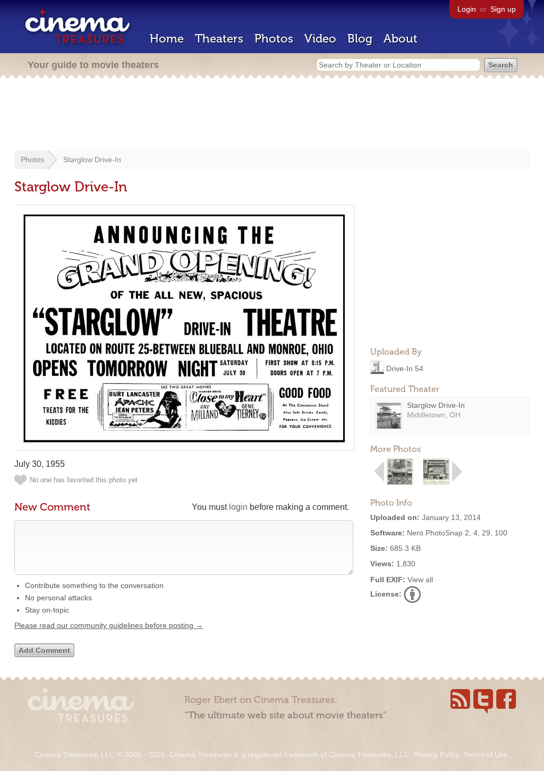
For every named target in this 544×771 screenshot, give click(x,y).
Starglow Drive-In (92, 159)
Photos (273, 38)
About (401, 38)
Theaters (219, 38)
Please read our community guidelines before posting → (108, 625)
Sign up (503, 9)
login (238, 507)
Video (320, 38)
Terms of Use (485, 754)
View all (420, 579)
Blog (359, 38)
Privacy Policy (436, 754)
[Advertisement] (272, 115)
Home (167, 38)
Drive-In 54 (404, 368)
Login (466, 9)
